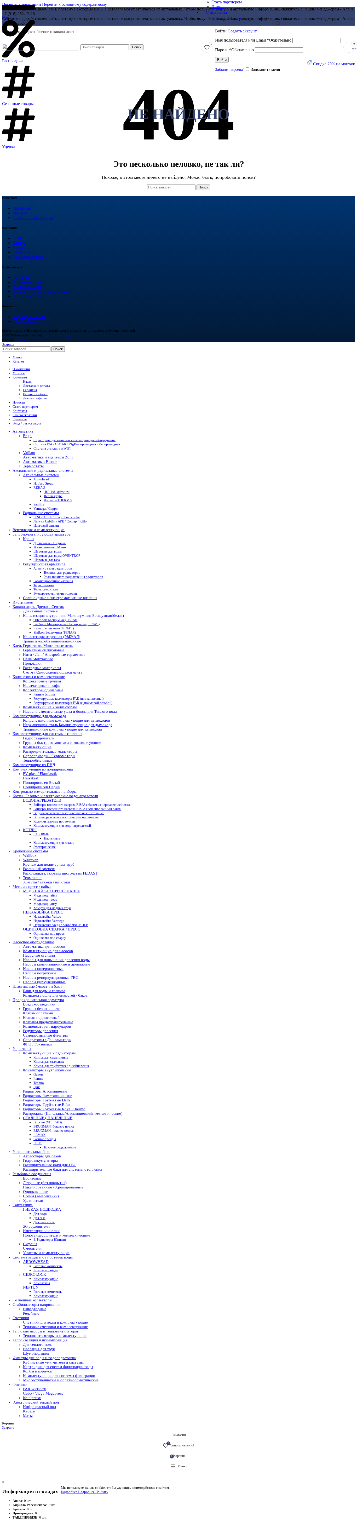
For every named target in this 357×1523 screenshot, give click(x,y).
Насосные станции (39, 955)
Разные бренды (44, 1139)
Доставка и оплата (29, 282)
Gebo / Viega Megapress (43, 1393)
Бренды (19, 242)
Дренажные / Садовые (49, 543)
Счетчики (21, 1318)
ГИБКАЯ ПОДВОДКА (42, 1209)
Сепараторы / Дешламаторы (47, 1040)
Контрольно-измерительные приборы (45, 791)
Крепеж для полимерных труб (48, 864)
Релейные (31, 1313)
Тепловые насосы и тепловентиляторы (45, 1331)
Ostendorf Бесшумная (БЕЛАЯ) (55, 620)
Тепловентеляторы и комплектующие (55, 1336)
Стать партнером (28, 257)
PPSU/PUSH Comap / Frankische (56, 517)
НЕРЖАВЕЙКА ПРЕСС (43, 912)
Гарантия (21, 277)
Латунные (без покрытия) (45, 1183)
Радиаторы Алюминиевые (45, 1091)
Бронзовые (32, 1178)
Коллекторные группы (42, 681)
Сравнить (20, 419)
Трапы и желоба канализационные (52, 641)
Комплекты (41, 1283)
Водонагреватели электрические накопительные (68, 813)
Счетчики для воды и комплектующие (55, 1322)
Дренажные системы (40, 611)
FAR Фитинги (34, 1389)
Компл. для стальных (48, 1062)
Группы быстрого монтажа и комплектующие (62, 742)
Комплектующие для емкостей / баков (55, 995)
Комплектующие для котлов (53, 842)
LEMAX (39, 1135)
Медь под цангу (45, 904)
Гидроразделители (38, 738)
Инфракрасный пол (39, 1407)
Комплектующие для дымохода (39, 716)
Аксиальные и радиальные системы (43, 470)
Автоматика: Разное (40, 461)
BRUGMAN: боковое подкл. (53, 1126)
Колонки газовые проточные (54, 821)
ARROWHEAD (36, 1262)
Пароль (234, 50)
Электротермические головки (55, 593)
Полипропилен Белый (41, 782)
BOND (20, 340)
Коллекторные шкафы (41, 685)
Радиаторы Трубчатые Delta (47, 1100)
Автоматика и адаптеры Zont (48, 457)
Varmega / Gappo (45, 508)
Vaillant (29, 453)
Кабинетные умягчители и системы (53, 1362)
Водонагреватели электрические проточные (66, 817)
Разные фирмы (44, 694)
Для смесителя (44, 1222)
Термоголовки (43, 585)
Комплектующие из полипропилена (43, 769)
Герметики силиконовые (43, 650)
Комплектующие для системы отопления (47, 734)
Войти (222, 60)
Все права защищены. (59, 335)
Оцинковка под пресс (49, 933)
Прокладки (32, 663)
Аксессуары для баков (42, 1156)
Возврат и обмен (27, 286)
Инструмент (23, 602)
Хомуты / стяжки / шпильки (46, 882)
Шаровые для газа (46, 560)
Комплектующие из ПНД (34, 765)
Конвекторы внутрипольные (47, 1070)
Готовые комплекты (47, 1266)
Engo (27, 436)
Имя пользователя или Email (253, 40)
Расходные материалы (42, 668)
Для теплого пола (38, 1344)
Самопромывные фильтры (45, 1035)
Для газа (39, 1218)
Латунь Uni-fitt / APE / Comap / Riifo (60, 521)
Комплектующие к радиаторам (49, 1053)
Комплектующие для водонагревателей (62, 825)
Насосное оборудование (33, 942)
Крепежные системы (30, 851)
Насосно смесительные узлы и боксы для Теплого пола (70, 711)
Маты (28, 1415)
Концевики (32, 1398)
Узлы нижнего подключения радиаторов (73, 577)
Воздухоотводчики (39, 1004)
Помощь (218, 6)
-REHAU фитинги (57, 492)
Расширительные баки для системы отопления (62, 1169)
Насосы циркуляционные (44, 982)
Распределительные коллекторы (50, 751)
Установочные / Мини (49, 547)
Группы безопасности (41, 1009)
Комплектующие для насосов (48, 951)
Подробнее (78, 1492)
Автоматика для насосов (44, 946)
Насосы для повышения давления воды (56, 960)
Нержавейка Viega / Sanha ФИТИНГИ (60, 925)
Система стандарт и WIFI (52, 448)
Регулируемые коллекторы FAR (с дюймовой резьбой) (72, 703)
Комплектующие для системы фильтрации (59, 1375)
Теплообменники (37, 760)
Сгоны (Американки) (41, 1196)
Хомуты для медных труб (52, 908)
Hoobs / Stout (43, 483)
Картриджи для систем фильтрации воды (58, 1367)
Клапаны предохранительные (48, 1022)
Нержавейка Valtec (47, 916)
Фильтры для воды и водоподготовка (44, 1358)
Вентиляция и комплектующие (39, 530)
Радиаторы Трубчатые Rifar (46, 1104)
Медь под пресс (45, 899)
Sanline (38, 504)
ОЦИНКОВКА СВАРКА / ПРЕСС (51, 929)
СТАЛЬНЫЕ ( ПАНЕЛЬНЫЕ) (48, 1118)
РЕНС (37, 1143)
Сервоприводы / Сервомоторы (49, 756)
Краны (28, 539)
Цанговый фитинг (46, 525)
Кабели (29, 1411)
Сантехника (23, 1205)
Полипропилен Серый (41, 787)
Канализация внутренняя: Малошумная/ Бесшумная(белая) (73, 615)
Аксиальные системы (41, 475)
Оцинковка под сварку (49, 938)
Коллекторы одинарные (43, 690)
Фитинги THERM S (58, 500)
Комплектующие (37, 747)
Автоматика (23, 431)
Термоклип (32, 878)
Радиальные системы (41, 513)
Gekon (38, 1074)
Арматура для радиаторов (52, 568)
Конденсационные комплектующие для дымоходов (66, 720)
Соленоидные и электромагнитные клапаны (60, 598)
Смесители (32, 1248)
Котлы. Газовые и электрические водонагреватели (55, 796)
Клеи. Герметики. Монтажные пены (43, 645)
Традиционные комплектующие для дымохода (62, 729)
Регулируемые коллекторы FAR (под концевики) (68, 698)
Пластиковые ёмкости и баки (37, 986)
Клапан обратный (38, 1013)
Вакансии (21, 252)
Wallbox (30, 855)
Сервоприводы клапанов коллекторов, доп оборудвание (74, 440)
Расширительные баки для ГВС (49, 1165)
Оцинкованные (35, 1191)
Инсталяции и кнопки (41, 1231)
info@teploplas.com (29, 321)
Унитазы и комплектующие (46, 1253)
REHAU (39, 488)
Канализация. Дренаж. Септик (38, 607)
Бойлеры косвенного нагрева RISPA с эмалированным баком (77, 809)
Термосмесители (45, 589)
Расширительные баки (31, 1152)
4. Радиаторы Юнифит (49, 1240)
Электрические (44, 847)
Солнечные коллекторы (32, 1300)
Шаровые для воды (47, 551)
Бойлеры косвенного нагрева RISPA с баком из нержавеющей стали (82, 805)
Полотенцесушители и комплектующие (56, 1235)
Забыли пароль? (229, 69)
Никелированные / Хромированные (53, 1187)
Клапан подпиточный (41, 1017)
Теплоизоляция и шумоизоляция (40, 1340)
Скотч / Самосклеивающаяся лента (52, 672)
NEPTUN (30, 1287)
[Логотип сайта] (40, 49)
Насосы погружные (39, 973)
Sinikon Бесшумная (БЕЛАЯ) (54, 632)
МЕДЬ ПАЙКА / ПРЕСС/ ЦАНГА (51, 891)
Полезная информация (33, 217)
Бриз (36, 1087)
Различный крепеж (39, 869)
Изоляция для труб (39, 1349)
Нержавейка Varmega (48, 921)
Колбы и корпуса (37, 1371)
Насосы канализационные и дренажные (56, 964)
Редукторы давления (40, 1031)
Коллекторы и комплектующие (39, 677)
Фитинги (20, 1384)
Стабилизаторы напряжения (36, 1304)
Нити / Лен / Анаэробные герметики (54, 654)
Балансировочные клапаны (53, 581)
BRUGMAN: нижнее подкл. (53, 1131)
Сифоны (30, 1244)
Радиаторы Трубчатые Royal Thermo (54, 1109)
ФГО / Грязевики (37, 1044)
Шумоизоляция (36, 1353)
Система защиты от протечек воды (43, 1257)
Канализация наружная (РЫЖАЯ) (51, 637)
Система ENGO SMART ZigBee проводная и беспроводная (76, 444)
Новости (20, 247)
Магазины (22, 208)
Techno (38, 1083)
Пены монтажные (38, 659)
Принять (101, 1492)
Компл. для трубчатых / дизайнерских (61, 1066)
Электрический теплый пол (36, 1402)
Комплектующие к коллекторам (50, 707)
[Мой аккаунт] (278, 23)
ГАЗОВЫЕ (41, 834)
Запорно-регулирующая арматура (42, 534)
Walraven (30, 860)
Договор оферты (27, 296)
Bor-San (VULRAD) (47, 1122)
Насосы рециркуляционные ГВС (50, 977)
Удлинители (33, 1200)
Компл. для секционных (50, 1057)
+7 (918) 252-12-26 (29, 316)
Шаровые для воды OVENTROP (56, 556)
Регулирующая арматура (44, 564)
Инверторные (34, 1309)
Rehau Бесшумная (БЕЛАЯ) (53, 628)
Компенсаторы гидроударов (47, 1026)
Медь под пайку (45, 895)
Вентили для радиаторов (62, 572)
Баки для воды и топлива (44, 991)
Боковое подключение (60, 1147)
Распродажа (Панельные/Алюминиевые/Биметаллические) (72, 1113)
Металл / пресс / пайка (32, 886)
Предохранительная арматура (38, 1000)
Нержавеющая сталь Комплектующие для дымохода (67, 725)
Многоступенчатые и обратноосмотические (61, 1380)
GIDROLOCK (34, 1274)
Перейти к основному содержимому (74, 4)
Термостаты (33, 466)
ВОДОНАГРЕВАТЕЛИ (42, 800)
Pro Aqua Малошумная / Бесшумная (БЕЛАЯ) (66, 624)
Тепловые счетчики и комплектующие (55, 1327)
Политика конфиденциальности (41, 291)
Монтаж (20, 213)
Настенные (52, 838)
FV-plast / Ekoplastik (40, 774)
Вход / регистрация (27, 423)
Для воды (40, 1214)
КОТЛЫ (30, 830)
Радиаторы (22, 1049)
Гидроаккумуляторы (40, 1160)
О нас (18, 238)
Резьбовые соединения (32, 1174)
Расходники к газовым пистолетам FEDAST (60, 873)
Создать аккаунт (242, 31)
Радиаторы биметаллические (47, 1096)
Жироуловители (36, 1226)
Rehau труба (53, 496)
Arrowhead (41, 479)
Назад (27, 381)
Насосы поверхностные (43, 969)
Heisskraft (31, 778)
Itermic (38, 1079)
